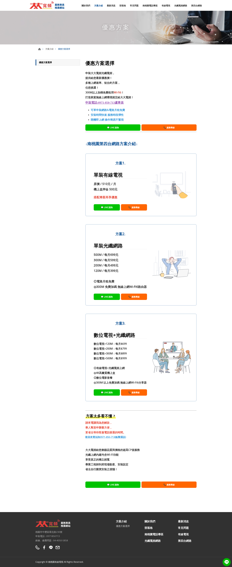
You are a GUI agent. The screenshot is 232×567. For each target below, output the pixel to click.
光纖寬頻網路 (180, 5)
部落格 (122, 5)
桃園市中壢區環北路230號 (48, 531)
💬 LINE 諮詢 (113, 127)
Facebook (44, 547)
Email (58, 547)
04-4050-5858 (60, 540)
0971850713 (53, 536)
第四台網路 (196, 5)
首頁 (39, 49)
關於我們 (86, 5)
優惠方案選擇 (45, 62)
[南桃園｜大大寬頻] (48, 5)
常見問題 (134, 5)
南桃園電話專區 (150, 5)
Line (227, 562)
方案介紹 (98, 5)
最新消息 (111, 5)
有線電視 (166, 5)
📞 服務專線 (169, 127)
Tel (37, 547)
